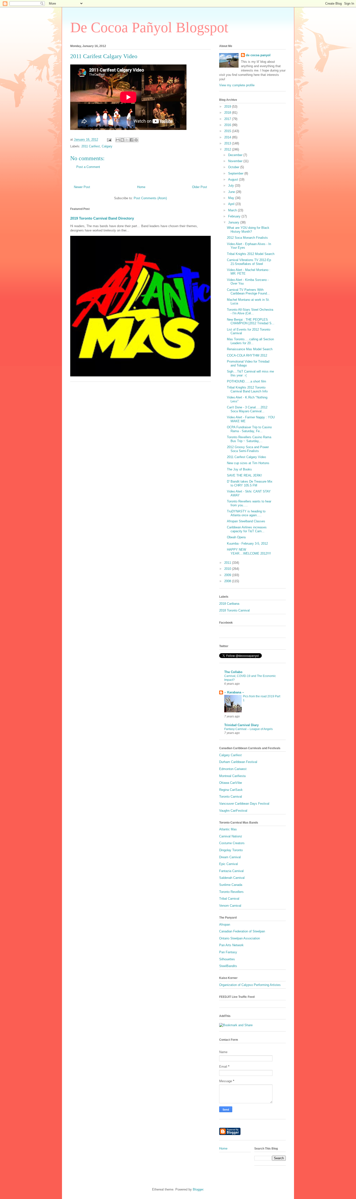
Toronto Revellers (231, 892)
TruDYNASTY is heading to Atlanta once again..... (246, 513)
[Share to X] (126, 139)
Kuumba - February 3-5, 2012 (247, 543)
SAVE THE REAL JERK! (244, 475)
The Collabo (233, 672)
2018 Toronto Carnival (234, 610)
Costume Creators (232, 843)
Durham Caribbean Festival (238, 762)
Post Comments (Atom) (150, 198)
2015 (228, 131)
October (234, 167)
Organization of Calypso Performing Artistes (250, 985)
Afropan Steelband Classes (246, 521)
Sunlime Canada (230, 885)
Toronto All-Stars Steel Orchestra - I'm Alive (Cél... (250, 311)
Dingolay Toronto (231, 850)
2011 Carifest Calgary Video (246, 457)
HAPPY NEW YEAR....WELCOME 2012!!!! (249, 551)
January (234, 222)
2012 (228, 149)
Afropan (224, 924)
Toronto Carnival (230, 796)
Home (141, 187)
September (236, 173)
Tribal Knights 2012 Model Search (250, 254)
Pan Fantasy (228, 952)
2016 (228, 125)
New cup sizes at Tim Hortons (248, 463)
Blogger (198, 1189)
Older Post (199, 187)
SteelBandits (228, 966)
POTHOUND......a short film (246, 381)
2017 (228, 119)
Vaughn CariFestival (233, 810)
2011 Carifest (90, 146)
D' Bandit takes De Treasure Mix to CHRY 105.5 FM (249, 483)
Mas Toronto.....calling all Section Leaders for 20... (250, 341)
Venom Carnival (230, 905)
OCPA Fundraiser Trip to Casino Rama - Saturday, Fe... (249, 429)
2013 (228, 143)
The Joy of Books (239, 469)
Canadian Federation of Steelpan (242, 931)
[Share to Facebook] (131, 139)
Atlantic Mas (228, 829)
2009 (228, 575)
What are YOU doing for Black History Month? (248, 229)
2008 (228, 581)
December (235, 155)
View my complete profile (237, 85)
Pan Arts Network (231, 945)
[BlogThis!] (122, 139)
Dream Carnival (230, 857)
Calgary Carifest (230, 755)
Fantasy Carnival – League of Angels (248, 729)
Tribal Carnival (229, 898)
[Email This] (117, 139)
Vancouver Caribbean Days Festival (244, 803)
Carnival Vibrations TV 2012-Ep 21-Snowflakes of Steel (249, 262)
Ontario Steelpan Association (239, 938)
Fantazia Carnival (231, 871)
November (235, 161)
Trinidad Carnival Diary (241, 725)
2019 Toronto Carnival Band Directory (102, 218)
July (231, 185)
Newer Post (82, 187)
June (232, 192)
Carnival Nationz (230, 836)
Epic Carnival (228, 864)
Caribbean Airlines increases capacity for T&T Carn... (247, 529)
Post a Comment (88, 167)
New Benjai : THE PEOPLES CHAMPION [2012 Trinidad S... (250, 321)
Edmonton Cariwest (233, 769)
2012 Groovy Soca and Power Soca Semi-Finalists (248, 449)
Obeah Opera (236, 537)
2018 (228, 112)
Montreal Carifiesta (232, 776)
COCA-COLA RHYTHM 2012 (247, 355)
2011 (228, 562)
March (233, 210)
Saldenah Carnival (232, 878)
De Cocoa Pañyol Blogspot (149, 27)
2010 (228, 569)
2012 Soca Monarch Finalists (247, 237)
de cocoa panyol (258, 55)
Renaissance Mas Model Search (249, 349)
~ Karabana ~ (234, 692)
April (231, 204)
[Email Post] (108, 139)
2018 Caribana (229, 603)
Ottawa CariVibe (230, 783)
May (231, 198)
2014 (228, 137)
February (234, 216)
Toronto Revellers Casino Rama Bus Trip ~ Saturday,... (249, 439)
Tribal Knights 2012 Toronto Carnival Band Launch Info (247, 389)
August (233, 179)
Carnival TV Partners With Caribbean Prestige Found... (248, 291)
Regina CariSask (231, 790)
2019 (228, 106)
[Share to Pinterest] (136, 139)
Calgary (107, 146)
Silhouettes (227, 959)
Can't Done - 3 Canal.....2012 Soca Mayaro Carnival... (247, 409)
